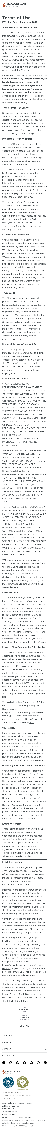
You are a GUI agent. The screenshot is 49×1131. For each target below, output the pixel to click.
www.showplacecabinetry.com (27, 53)
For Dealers (8, 1056)
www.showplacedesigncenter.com (19, 57)
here (15, 587)
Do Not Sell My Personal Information (17, 1117)
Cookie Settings (8, 1114)
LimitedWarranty (24, 1026)
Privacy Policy (24, 92)
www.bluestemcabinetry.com (17, 60)
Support (6, 1049)
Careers (6, 1042)
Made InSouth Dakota (24, 1017)
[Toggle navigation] (45, 5)
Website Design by (10, 1126)
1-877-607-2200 (9, 1098)
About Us (7, 1035)
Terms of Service (9, 1112)
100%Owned (24, 1009)
